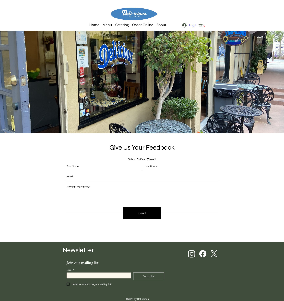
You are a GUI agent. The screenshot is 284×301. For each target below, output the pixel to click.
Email (70, 269)
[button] (203, 25)
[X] (214, 254)
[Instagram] (191, 254)
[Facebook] (203, 254)
